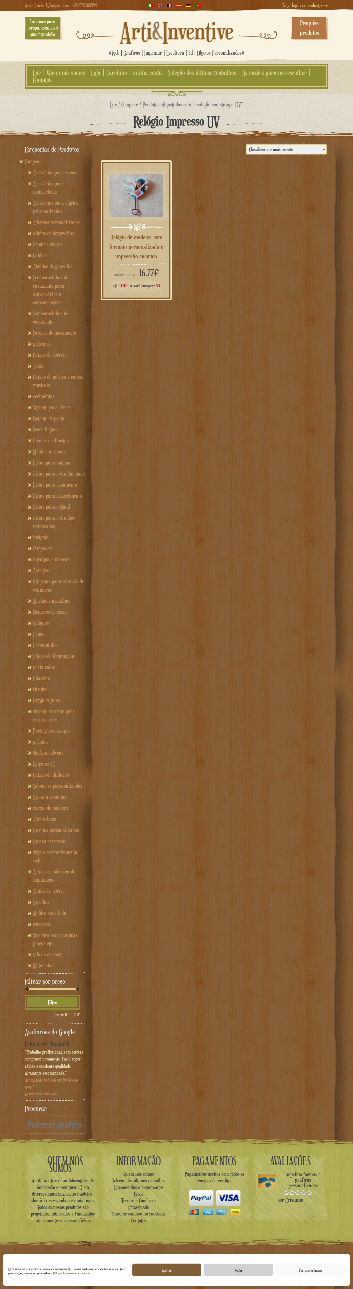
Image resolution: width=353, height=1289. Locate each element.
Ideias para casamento (55, 484)
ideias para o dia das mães (59, 473)
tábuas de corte (47, 954)
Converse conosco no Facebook (138, 1214)
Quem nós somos (66, 72)
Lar (37, 72)
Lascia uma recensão (41, 1093)
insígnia (41, 537)
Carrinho (116, 72)
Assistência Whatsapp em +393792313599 (61, 5)
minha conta (147, 72)
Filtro (52, 1002)
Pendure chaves (47, 244)
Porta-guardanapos (51, 730)
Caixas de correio (50, 354)
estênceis (41, 924)
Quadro (40, 689)
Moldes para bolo (49, 913)
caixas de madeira (51, 808)
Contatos (42, 79)
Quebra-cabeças (48, 752)
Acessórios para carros (55, 172)
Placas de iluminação (53, 656)
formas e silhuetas (51, 440)
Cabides (40, 255)
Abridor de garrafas (53, 266)
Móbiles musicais (49, 451)
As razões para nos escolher (274, 72)
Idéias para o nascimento (57, 495)
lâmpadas (42, 548)
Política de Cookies (63, 1273)
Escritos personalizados (56, 830)
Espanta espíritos (49, 797)
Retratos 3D (44, 763)
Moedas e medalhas (51, 600)
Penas (38, 634)
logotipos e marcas (51, 559)
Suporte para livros (52, 407)
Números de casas (50, 611)
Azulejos (41, 570)
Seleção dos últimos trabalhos (202, 72)
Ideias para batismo (52, 462)
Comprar (129, 104)
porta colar (44, 667)
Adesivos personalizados (56, 222)
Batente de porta (49, 418)
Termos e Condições (138, 1200)
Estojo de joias (46, 700)
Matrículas (43, 965)
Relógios (41, 622)
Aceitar (167, 1269)
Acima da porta (48, 891)
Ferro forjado (46, 429)
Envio (138, 1194)
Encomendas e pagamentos (138, 1187)
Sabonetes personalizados (57, 786)
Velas (38, 366)
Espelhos (41, 902)
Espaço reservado (49, 841)
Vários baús (44, 819)
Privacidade (83, 1273)
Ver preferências (310, 1269)
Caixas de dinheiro (51, 774)
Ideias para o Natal (51, 506)
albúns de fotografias (53, 233)
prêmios (41, 741)
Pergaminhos (45, 645)
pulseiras (42, 343)
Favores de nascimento (54, 332)
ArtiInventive (177, 31)
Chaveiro (41, 678)
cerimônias (44, 396)
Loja (95, 72)
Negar (238, 1269)
